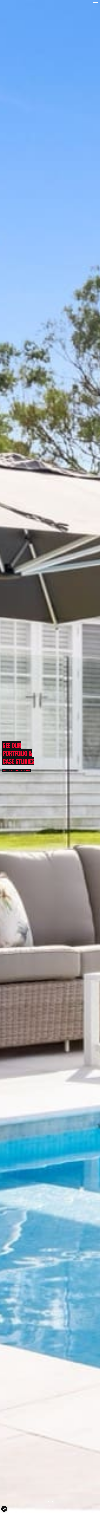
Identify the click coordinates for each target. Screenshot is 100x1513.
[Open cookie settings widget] (4, 1509)
